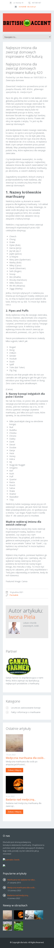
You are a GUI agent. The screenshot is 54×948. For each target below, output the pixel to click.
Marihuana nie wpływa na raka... (21, 879)
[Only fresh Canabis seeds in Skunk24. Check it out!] (11, 859)
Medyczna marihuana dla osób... (25, 758)
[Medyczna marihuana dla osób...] (27, 743)
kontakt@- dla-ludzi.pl (27, 7)
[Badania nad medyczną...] (27, 784)
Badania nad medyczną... (21, 799)
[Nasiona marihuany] (4, 865)
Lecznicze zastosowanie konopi (25, 707)
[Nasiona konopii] (18, 666)
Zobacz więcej (14, 770)
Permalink (14, 595)
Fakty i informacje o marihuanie (25, 712)
